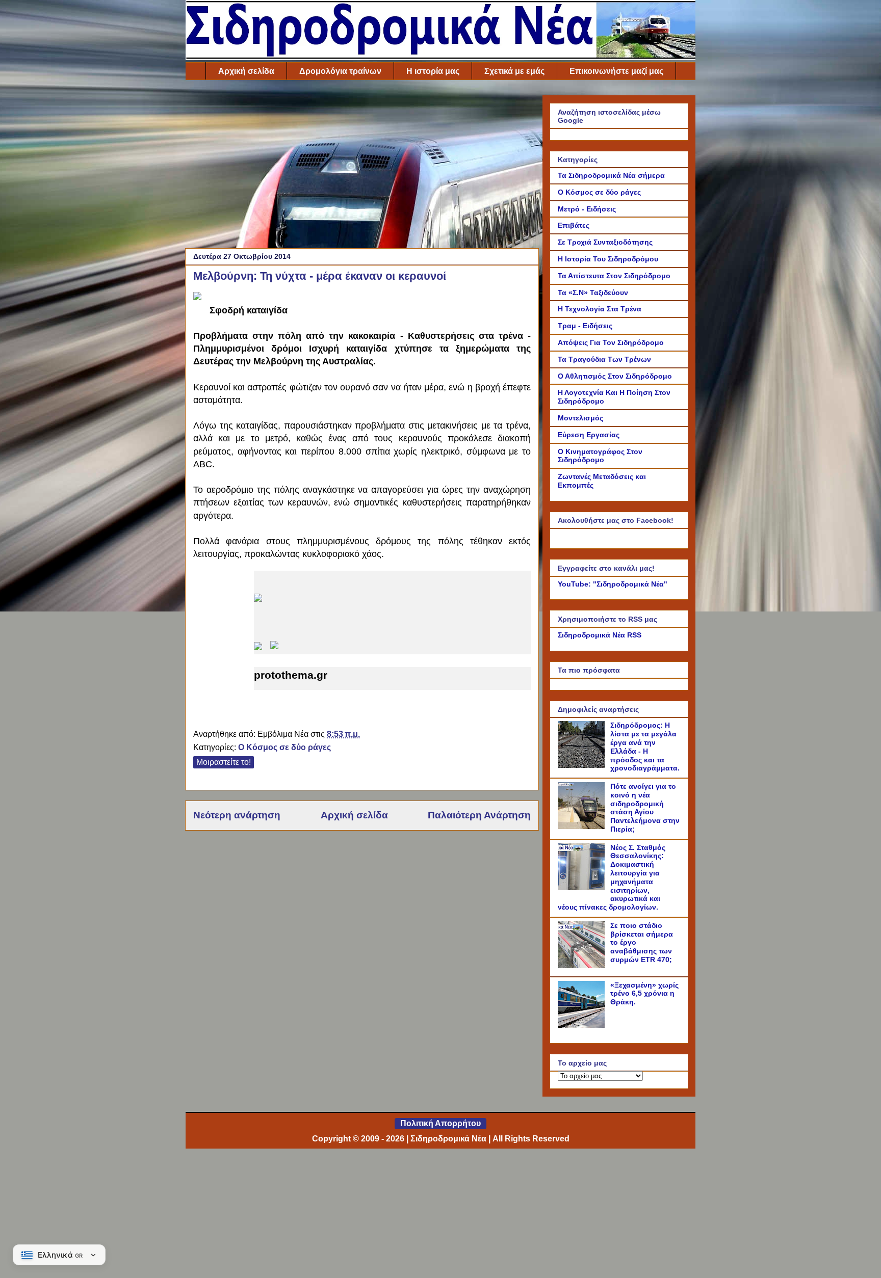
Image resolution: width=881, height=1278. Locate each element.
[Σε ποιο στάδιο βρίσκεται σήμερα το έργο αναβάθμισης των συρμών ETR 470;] (583, 966)
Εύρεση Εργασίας (588, 435)
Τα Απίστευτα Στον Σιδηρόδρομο (614, 276)
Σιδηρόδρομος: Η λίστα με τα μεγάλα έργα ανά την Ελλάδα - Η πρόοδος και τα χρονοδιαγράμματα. (645, 746)
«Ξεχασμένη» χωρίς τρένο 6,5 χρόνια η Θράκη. (644, 993)
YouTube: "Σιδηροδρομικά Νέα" (612, 584)
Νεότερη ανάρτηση (236, 815)
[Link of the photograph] (197, 296)
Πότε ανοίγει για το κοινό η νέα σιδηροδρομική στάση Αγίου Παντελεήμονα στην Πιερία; (645, 807)
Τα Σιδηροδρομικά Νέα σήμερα (611, 175)
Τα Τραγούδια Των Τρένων (604, 359)
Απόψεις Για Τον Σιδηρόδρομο (611, 342)
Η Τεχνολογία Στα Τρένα (599, 309)
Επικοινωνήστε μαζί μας (616, 71)
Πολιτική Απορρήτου (440, 1123)
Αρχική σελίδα (246, 71)
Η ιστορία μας (432, 71)
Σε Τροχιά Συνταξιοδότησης (605, 242)
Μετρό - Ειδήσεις (587, 209)
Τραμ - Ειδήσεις (585, 326)
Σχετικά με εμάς (514, 71)
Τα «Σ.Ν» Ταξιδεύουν (593, 292)
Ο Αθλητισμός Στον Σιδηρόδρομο (615, 376)
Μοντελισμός (580, 418)
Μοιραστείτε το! (223, 762)
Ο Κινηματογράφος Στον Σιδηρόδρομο (600, 455)
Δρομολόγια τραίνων (340, 71)
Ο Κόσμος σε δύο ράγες (284, 747)
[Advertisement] (362, 166)
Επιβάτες (573, 225)
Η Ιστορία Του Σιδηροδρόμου (608, 259)
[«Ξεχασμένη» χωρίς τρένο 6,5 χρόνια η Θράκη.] (583, 1025)
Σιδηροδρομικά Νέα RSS (599, 635)
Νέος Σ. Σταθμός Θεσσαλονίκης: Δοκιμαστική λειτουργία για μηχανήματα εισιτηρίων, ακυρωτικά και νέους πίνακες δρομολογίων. (611, 877)
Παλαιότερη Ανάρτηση (479, 815)
